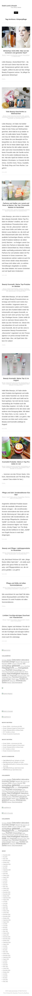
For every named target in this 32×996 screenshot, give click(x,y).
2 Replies (3, 79)
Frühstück (14, 663)
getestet (20, 55)
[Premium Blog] (6, 650)
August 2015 (6, 922)
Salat (28, 675)
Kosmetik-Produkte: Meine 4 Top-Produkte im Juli (16, 463)
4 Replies (3, 344)
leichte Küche (11, 671)
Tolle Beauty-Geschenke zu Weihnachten (16, 113)
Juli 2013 (5, 961)
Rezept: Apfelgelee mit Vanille (17, 760)
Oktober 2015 (6, 918)
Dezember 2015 (6, 914)
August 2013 (6, 959)
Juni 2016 (5, 903)
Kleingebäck (23, 668)
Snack (13, 679)
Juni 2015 (5, 925)
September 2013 (6, 957)
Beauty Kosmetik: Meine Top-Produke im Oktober (16, 285)
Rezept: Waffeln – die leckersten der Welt (12, 726)
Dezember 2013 (6, 955)
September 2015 (6, 920)
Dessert (17, 662)
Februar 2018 (6, 875)
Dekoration (16, 660)
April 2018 (5, 873)
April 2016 (5, 907)
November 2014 (6, 938)
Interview (16, 668)
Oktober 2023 (6, 862)
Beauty (4, 55)
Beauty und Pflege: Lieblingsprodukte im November (16, 549)
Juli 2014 (5, 946)
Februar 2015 (6, 933)
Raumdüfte (15, 588)
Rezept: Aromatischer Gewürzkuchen (11, 733)
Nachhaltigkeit (24, 117)
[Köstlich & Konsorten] (7, 711)
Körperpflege (26, 55)
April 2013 (5, 964)
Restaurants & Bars (21, 675)
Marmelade (21, 671)
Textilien (22, 679)
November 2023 (6, 860)
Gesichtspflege (14, 55)
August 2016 (6, 899)
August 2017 (6, 877)
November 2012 (6, 970)
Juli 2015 (5, 923)
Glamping (22, 666)
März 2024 (5, 858)
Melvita (22, 290)
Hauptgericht (8, 668)
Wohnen (9, 682)
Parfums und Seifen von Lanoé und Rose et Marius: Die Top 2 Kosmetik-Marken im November (16, 205)
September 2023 (6, 864)
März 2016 (5, 908)
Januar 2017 (6, 890)
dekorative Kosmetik (16, 116)
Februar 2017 (6, 888)
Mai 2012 (5, 977)
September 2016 (6, 897)
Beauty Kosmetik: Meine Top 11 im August (16, 379)
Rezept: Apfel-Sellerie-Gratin (17, 768)
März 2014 (5, 951)
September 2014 (6, 942)
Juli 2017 (5, 879)
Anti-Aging (4, 660)
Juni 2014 (5, 948)
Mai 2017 (5, 882)
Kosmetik (11, 117)
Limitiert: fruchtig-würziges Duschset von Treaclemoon (16, 616)
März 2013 (5, 966)
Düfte (23, 116)
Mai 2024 (5, 856)
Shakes (10, 677)
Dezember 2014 (6, 936)
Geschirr (19, 663)
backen (9, 660)
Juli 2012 (5, 974)
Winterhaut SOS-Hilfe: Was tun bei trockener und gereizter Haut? (16, 52)
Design (12, 662)
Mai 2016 (5, 905)
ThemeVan (15, 993)
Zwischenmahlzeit (17, 682)
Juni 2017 (5, 881)
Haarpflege (26, 288)
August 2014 (6, 944)
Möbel (4, 674)
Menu (16, 12)
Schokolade (5, 677)
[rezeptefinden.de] (6, 717)
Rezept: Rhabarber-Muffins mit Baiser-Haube (13, 730)
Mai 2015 (5, 927)
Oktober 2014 (6, 940)
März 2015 (5, 931)
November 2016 (6, 894)
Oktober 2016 (6, 895)
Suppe (17, 679)
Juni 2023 (5, 866)
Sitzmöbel (15, 677)
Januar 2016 (6, 912)
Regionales (13, 675)
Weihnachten (13, 680)
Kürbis (23, 670)
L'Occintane (17, 117)
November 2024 (6, 855)
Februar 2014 (6, 953)
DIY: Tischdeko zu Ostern (9, 732)
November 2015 (6, 916)
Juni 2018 (5, 871)
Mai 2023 (5, 868)
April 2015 (5, 929)
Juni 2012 (5, 975)
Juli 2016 (5, 901)
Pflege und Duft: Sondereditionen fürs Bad (16, 494)
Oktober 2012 (6, 972)
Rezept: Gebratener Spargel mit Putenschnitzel (13, 728)
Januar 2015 (6, 935)
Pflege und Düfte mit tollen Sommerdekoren (16, 584)
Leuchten (17, 671)
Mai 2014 (5, 949)
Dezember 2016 (6, 892)
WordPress (26, 993)
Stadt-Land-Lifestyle (9, 6)
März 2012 (5, 981)
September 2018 (6, 869)
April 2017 (5, 884)
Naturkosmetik (12, 210)
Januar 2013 (6, 968)
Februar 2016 (6, 910)
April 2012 (5, 979)
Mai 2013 (5, 962)
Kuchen (9, 670)
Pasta (8, 675)
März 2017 (5, 886)
